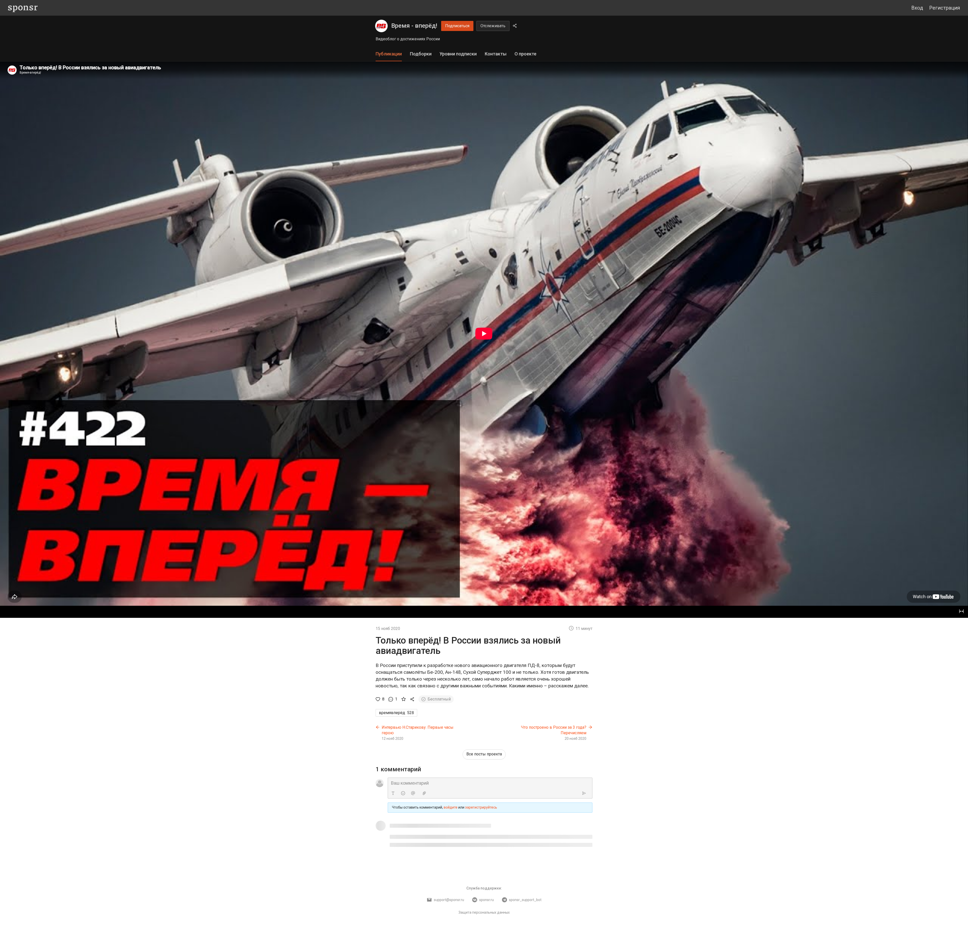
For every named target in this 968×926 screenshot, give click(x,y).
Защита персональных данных (484, 912)
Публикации (389, 53)
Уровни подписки (458, 53)
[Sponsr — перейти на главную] (23, 8)
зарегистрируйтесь (481, 807)
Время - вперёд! (414, 25)
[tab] (389, 54)
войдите (451, 807)
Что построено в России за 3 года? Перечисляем (553, 730)
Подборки (421, 53)
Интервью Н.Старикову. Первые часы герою (417, 730)
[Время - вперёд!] (381, 26)
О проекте (525, 53)
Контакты (495, 53)
